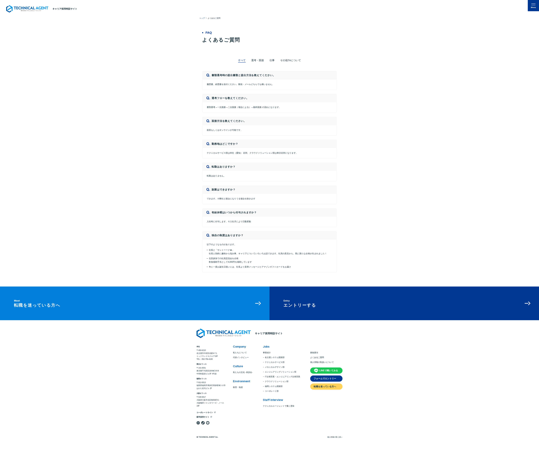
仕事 (272, 60)
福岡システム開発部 (274, 386)
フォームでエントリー (325, 378)
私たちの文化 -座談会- (243, 372)
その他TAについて (290, 60)
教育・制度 (238, 387)
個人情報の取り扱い (334, 437)
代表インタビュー (241, 357)
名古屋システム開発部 (275, 357)
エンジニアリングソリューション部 (280, 372)
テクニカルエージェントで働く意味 (278, 406)
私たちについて (240, 352)
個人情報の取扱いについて (322, 362)
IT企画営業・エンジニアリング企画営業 (282, 376)
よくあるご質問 (317, 357)
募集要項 (314, 352)
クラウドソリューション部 (276, 381)
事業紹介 (267, 352)
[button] (533, 5)
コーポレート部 (272, 391)
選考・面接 (257, 60)
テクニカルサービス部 (275, 362)
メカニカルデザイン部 (275, 367)
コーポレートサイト (205, 412)
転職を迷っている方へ (325, 386)
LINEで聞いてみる (328, 370)
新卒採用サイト (203, 417)
